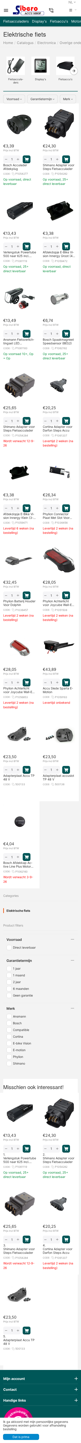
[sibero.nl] (28, 10)
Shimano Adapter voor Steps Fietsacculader (58, 1160)
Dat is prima (21, 1437)
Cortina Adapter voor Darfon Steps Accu (57, 1250)
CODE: (7, 173)
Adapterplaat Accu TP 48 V (19, 1341)
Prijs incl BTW (11, 150)
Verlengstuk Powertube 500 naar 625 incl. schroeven (19, 1160)
